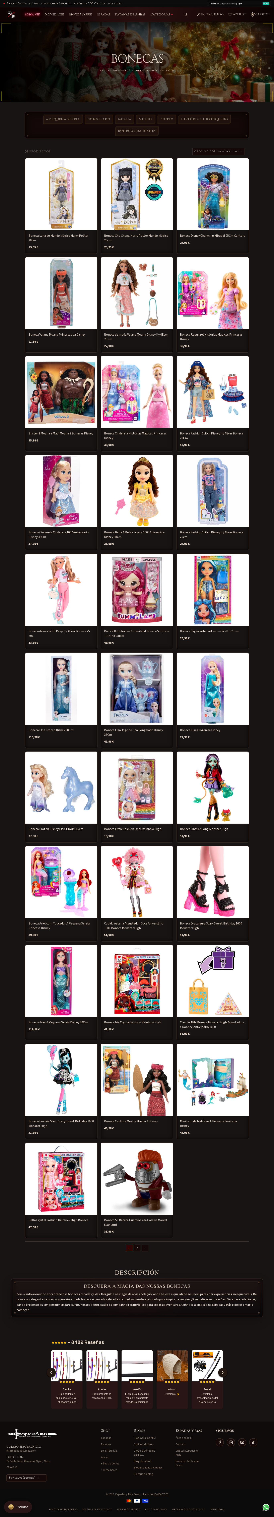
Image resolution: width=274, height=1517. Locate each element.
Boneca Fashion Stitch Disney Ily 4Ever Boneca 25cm (211, 534)
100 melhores (109, 1470)
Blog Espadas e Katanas (148, 1468)
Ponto (167, 119)
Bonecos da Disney (137, 131)
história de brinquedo (204, 119)
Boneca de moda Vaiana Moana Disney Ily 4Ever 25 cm (136, 336)
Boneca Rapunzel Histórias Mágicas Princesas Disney (211, 336)
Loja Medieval (109, 1451)
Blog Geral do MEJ (145, 1438)
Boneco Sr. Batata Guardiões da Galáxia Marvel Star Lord (135, 1222)
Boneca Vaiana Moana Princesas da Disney (56, 334)
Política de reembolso (63, 1509)
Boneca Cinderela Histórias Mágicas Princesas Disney (135, 435)
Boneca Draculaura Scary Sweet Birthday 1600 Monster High (211, 925)
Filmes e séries (110, 1464)
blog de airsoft (142, 1461)
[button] (186, 14)
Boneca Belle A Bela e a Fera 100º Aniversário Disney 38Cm (134, 534)
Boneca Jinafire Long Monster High (204, 829)
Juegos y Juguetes (146, 70)
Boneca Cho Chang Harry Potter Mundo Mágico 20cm (136, 237)
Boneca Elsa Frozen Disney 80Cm (50, 730)
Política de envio (156, 1509)
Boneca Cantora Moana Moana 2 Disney (131, 1121)
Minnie (146, 119)
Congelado (99, 119)
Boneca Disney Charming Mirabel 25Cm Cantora (212, 235)
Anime (105, 1457)
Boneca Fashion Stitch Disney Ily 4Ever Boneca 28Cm (211, 435)
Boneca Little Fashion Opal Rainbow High (132, 829)
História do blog (143, 1474)
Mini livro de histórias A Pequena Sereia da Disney (208, 1123)
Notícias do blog (143, 1444)
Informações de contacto (189, 1509)
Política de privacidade (97, 1509)
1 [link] (129, 1248)
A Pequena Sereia (63, 119)
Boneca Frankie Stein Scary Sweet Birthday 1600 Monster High (61, 1123)
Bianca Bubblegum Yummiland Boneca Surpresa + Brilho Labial (136, 633)
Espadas (106, 1438)
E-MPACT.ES (161, 1494)
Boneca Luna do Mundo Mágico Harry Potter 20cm (58, 237)
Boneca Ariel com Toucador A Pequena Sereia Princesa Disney (59, 925)
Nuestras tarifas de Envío (187, 1463)
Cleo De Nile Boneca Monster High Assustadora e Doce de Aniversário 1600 (212, 1024)
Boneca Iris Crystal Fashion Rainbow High (132, 1022)
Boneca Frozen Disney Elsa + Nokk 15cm (55, 829)
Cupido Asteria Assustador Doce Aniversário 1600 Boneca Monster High (133, 925)
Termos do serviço (128, 1509)
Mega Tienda (121, 70)
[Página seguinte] (145, 1248)
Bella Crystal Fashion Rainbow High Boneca (58, 1220)
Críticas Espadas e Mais (187, 1453)
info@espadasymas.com (21, 1451)
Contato (180, 1444)
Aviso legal (217, 1509)
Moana (124, 119)
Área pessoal (184, 1438)
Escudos (106, 1444)
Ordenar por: (205, 151)
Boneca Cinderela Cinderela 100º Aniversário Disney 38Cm (58, 534)
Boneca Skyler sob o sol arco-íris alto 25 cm (209, 631)
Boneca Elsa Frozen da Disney (200, 730)
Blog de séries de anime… (144, 1453)
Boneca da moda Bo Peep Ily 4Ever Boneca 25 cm (59, 633)
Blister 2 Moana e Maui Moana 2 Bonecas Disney (60, 433)
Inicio (104, 70)
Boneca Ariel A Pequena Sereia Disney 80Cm (58, 1022)
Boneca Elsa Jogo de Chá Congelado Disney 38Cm (133, 732)
